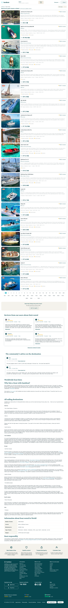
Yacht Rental (37, 566)
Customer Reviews (23, 573)
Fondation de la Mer (23, 575)
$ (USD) (60, 602)
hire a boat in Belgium (24, 462)
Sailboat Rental (38, 567)
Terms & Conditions (32, 602)
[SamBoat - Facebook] (35, 584)
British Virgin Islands (54, 569)
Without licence (25, 524)
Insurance (21, 567)
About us (21, 563)
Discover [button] (56, 2)
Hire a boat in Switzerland (30, 469)
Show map (60, 6)
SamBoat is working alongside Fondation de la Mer (30, 539)
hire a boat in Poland (30, 465)
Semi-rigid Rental (38, 564)
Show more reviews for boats (34, 347)
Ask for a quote (34, 308)
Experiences (22, 577)
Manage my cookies (54, 587)
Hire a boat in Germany (34, 460)
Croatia (51, 563)
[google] (27, 594)
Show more (7, 329)
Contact (51, 586)
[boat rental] (5, 2)
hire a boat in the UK (24, 466)
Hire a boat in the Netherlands (41, 464)
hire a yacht (12, 391)
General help (52, 584)
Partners (39, 602)
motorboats (12, 388)
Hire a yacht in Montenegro (48, 478)
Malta (51, 568)
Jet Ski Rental (38, 569)
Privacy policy (24, 602)
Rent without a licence (39, 572)
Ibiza (51, 567)
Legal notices (18, 602)
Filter (41, 1)
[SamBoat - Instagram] (38, 584)
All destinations (53, 571)
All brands (37, 575)
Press (20, 574)
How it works (52, 585)
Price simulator (22, 568)
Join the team (22, 564)
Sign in (64, 2)
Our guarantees (22, 566)
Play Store (12, 587)
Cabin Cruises (37, 573)
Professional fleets (23, 569)
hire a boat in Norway (18, 453)
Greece (51, 564)
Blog (20, 578)
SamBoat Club (22, 572)
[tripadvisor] (48, 594)
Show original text (21, 361)
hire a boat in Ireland (22, 470)
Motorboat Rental (38, 563)
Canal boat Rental (38, 571)
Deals (36, 574)
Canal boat (44, 530)
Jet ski (48, 530)
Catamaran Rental (38, 568)
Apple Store (12, 584)
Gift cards (21, 571)
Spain (51, 566)
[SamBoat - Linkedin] (40, 584)
